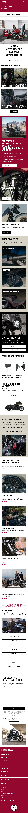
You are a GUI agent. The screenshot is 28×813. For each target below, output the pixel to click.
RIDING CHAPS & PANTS (14, 666)
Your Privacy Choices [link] (5, 793)
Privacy (2, 791)
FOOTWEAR (14, 640)
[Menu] (26, 1)
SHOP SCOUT (14, 350)
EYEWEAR (14, 653)
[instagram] (4, 800)
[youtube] (10, 800)
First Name (6, 686)
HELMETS (14, 649)
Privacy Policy (14, 715)
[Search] (19, 1)
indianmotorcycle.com (14, 721)
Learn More (4, 8)
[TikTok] (13, 800)
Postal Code (6, 702)
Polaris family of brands (11, 712)
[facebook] (1, 800)
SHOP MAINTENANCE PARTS (14, 431)
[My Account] (21, 1)
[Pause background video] (25, 199)
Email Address (6, 696)
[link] (14, 768)
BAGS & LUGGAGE (14, 671)
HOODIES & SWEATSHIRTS (14, 658)
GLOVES (14, 662)
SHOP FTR (14, 346)
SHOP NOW (6, 198)
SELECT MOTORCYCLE (9, 165)
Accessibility (3, 795)
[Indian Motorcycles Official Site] (3, 2)
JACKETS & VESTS (14, 636)
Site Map (3, 789)
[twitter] (7, 800)
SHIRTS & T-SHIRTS (14, 645)
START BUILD (14, 395)
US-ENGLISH (4, 761)
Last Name (6, 691)
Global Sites (3, 797)
